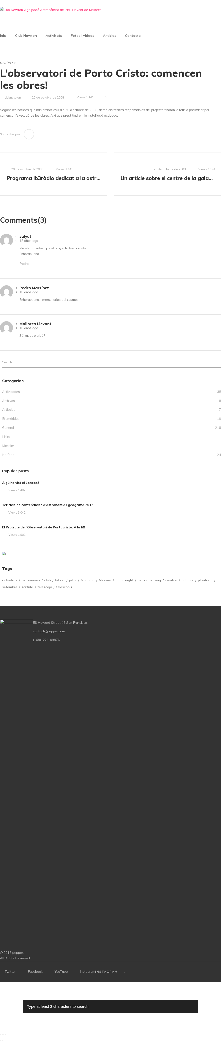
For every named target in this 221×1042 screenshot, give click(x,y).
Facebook (35, 971)
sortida (27, 587)
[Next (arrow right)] (2, 1040)
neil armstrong (149, 580)
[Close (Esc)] (0, 1034)
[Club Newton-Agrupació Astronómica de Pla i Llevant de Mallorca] (50, 10)
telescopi (45, 587)
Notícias (8, 63)
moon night (124, 580)
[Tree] (4, 553)
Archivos (8, 401)
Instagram (87, 971)
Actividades (11, 392)
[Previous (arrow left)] (0, 1040)
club (47, 580)
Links (6, 437)
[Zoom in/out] (5, 1034)
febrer (60, 580)
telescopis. (64, 587)
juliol (72, 580)
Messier (8, 446)
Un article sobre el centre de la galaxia (167, 178)
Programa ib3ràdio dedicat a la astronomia (54, 178)
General (8, 428)
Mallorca (88, 580)
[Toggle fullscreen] (3, 1034)
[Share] (2, 1034)
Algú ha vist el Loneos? (20, 483)
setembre (9, 587)
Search (219, 362)
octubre (188, 580)
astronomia (31, 580)
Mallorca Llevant (35, 323)
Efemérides (10, 419)
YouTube (61, 971)
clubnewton (13, 97)
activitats (9, 580)
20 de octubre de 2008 (48, 97)
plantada (205, 580)
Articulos (8, 410)
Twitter (10, 971)
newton (171, 580)
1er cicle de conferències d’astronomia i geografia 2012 (47, 505)
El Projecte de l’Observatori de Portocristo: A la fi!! (43, 527)
